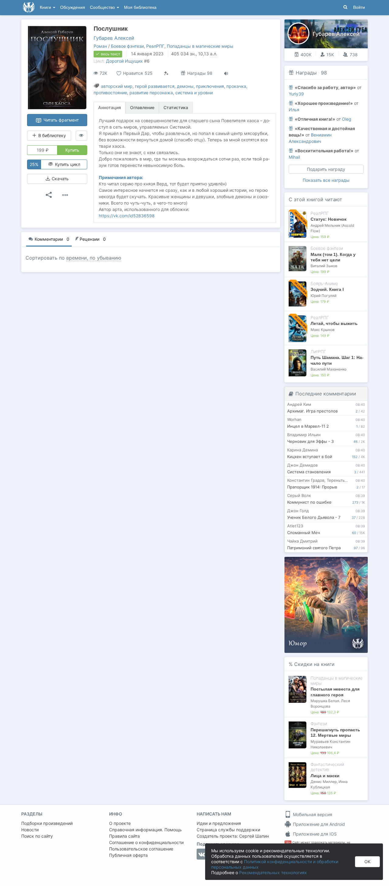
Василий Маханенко (328, 369)
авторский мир (117, 86)
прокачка (236, 86)
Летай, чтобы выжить (334, 323)
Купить (72, 150)
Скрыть (354, 563)
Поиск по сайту (37, 836)
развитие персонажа (151, 92)
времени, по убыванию (93, 258)
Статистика (176, 107)
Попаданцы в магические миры (200, 46)
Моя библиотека (140, 7)
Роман (100, 46)
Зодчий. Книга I (327, 289)
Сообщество (103, 7)
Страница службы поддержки (228, 829)
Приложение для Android (318, 824)
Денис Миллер (324, 781)
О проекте (120, 823)
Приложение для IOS (314, 833)
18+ (288, 842)
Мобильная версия (312, 814)
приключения (210, 86)
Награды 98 (199, 73)
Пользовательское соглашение (141, 848)
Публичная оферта (128, 855)
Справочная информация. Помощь (145, 829)
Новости (30, 829)
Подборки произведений (47, 823)
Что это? (328, 563)
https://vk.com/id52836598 (127, 215)
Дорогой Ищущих (124, 61)
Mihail (294, 157)
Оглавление (142, 107)
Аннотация (109, 107)
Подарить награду (326, 169)
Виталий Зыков (324, 266)
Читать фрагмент (60, 119)
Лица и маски (325, 775)
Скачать (59, 178)
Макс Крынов (323, 329)
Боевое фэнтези (127, 46)
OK (367, 861)
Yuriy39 (296, 93)
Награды (306, 73)
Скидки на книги (314, 664)
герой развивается (154, 86)
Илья (294, 109)
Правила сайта (124, 836)
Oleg (346, 119)
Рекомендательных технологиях (273, 872)
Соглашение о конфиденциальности (146, 842)
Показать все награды (326, 180)
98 (324, 73)
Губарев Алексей (114, 38)
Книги (46, 7)
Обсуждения (72, 7)
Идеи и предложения (219, 823)
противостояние (110, 92)
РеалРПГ (155, 46)
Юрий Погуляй (323, 295)
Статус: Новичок (328, 219)
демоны (185, 86)
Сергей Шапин (254, 836)
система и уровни (194, 92)
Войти (359, 7)
